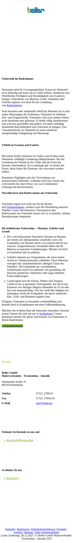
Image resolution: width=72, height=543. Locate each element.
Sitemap (29, 532)
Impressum (23, 529)
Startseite (10, 529)
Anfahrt (18, 532)
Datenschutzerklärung (43, 529)
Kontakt (62, 529)
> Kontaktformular (12, 325)
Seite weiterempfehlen (47, 532)
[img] (36, 8)
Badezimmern (14, 105)
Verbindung (45, 313)
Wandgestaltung (15, 207)
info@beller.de (44, 403)
